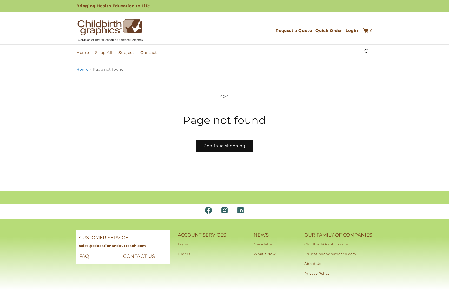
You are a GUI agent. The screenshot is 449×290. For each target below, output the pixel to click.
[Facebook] (208, 210)
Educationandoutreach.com (330, 254)
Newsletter (264, 244)
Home (82, 69)
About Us (312, 263)
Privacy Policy (316, 273)
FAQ (84, 256)
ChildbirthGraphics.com (326, 244)
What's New (264, 254)
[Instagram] (224, 210)
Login (183, 244)
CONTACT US (139, 256)
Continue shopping (224, 145)
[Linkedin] (240, 210)
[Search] (367, 51)
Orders (184, 254)
